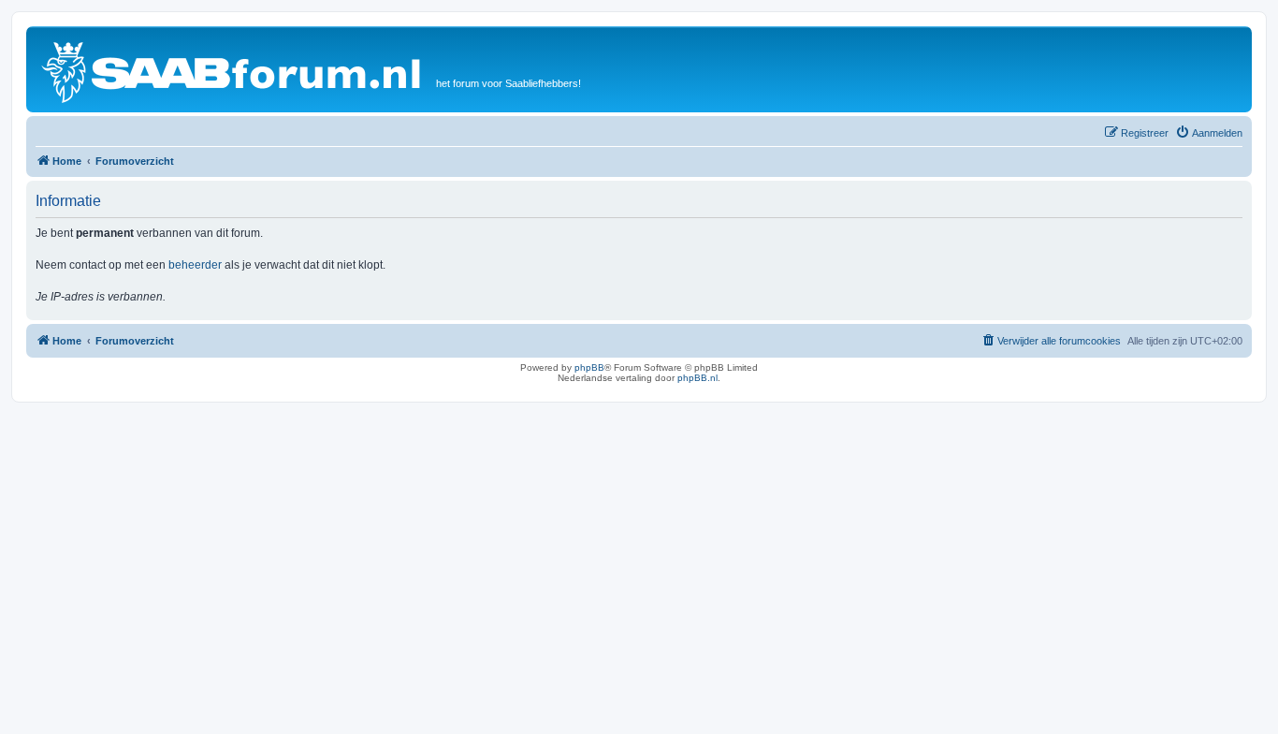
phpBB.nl (697, 378)
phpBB (589, 367)
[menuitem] (1208, 133)
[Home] (233, 69)
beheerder (195, 265)
